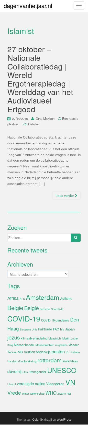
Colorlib (37, 419)
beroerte (45, 309)
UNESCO (62, 370)
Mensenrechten (44, 345)
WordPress (64, 419)
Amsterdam (42, 297)
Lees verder (65, 196)
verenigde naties (31, 383)
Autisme (66, 298)
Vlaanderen (55, 383)
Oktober (33, 124)
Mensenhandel (24, 344)
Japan (70, 329)
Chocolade (57, 309)
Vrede (14, 392)
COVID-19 (23, 318)
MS (20, 351)
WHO (50, 393)
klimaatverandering (34, 338)
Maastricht (54, 338)
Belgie (15, 307)
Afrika (13, 298)
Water (25, 393)
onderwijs (43, 351)
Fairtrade (45, 329)
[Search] (76, 238)
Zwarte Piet (64, 393)
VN (70, 382)
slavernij (14, 371)
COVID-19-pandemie (55, 320)
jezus (13, 337)
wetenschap (37, 393)
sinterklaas (70, 361)
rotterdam (49, 360)
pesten (58, 351)
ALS (22, 299)
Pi (67, 352)
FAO (56, 329)
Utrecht (11, 384)
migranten (61, 345)
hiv (62, 329)
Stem (25, 372)
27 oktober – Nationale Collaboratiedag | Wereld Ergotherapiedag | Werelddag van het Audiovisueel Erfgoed (40, 78)
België (31, 308)
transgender (38, 371)
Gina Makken (45, 118)
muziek (29, 351)
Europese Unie (28, 329)
